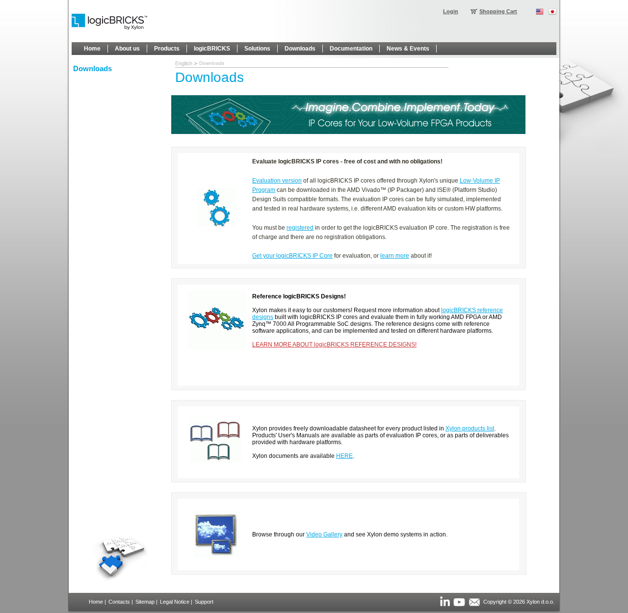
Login (450, 11)
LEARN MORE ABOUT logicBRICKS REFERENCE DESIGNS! (334, 344)
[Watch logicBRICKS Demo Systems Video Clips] (216, 555)
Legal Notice (174, 602)
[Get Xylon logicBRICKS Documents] (215, 460)
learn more (394, 255)
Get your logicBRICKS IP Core (292, 255)
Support (204, 602)
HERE (344, 456)
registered (300, 227)
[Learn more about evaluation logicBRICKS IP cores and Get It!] (216, 225)
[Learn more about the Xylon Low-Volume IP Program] (348, 132)
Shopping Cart (498, 11)
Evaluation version (277, 180)
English (183, 63)
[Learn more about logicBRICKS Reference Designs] (216, 347)
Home (96, 602)
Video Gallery (324, 534)
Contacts (119, 602)
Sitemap (145, 602)
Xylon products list (469, 428)
